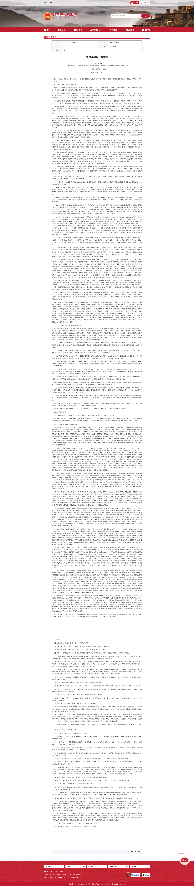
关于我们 (60, 871)
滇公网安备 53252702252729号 (101, 884)
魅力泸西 (63, 30)
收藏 (132, 851)
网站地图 (46, 871)
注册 (51, 2)
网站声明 (53, 871)
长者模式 (135, 2)
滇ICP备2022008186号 (84, 884)
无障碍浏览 (146, 2)
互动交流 (131, 30)
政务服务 (115, 30)
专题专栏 (147, 30)
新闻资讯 (79, 30)
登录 (45, 2)
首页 (48, 30)
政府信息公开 (97, 30)
